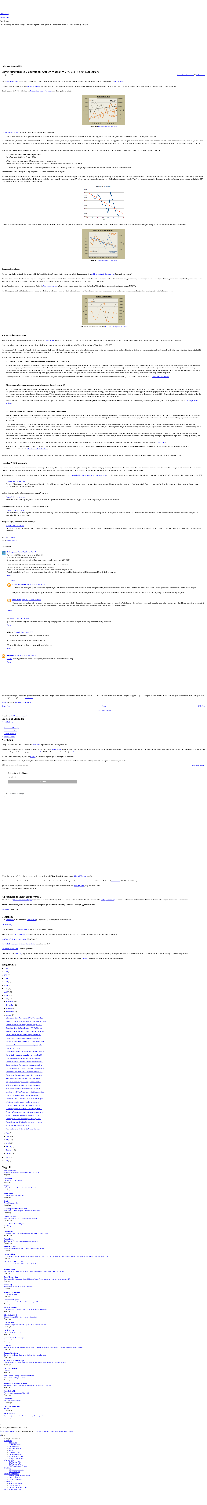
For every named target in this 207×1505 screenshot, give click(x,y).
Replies (12, 580)
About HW (8, 1481)
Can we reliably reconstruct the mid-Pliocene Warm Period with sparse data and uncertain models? (37, 1279)
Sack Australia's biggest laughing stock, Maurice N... (24, 1078)
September (10, 1012)
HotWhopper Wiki (15, 1464)
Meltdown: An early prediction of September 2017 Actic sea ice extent (27, 1385)
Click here (5, 702)
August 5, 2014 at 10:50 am (15, 482)
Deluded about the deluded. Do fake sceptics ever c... (24, 1122)
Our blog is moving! (11, 1294)
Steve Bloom (16, 600)
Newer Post (6, 706)
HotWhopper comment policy (24, 702)
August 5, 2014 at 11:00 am (15, 497)
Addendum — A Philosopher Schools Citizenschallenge (22, 1210)
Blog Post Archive (15, 1448)
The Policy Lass (9, 1269)
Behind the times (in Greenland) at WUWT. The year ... (25, 1028)
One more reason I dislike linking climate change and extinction (25, 1309)
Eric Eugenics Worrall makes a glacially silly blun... (23, 1119)
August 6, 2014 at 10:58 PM (27, 552)
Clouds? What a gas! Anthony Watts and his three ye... (24, 1112)
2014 (6, 999)
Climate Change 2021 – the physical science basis (21, 1317)
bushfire (8, 540)
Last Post (7, 1370)
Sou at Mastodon (7, 722)
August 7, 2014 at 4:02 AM (23, 632)
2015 (6, 995)
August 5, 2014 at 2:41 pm (15, 526)
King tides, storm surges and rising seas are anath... (23, 1082)
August (9, 1015)
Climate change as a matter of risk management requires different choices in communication (35, 1362)
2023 (6, 968)
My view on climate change (14, 1360)
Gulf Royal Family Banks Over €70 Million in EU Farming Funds (26, 1233)
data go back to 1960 (12, 132)
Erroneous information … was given (16, 1340)
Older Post (201, 706)
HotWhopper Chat (15, 1462)
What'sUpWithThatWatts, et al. (15, 1209)
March (8, 1146)
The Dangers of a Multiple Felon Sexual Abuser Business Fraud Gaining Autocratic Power (34, 1271)
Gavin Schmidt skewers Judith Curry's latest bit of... (23, 1035)
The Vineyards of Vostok (12, 1400)
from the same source (50, 286)
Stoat (6, 1201)
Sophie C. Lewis (10, 1246)
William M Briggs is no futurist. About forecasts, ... (23, 1085)
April (8, 1143)
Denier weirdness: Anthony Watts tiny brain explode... (24, 1062)
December (10, 1002)
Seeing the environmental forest (15, 1383)
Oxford (18, 953)
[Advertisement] (64, 42)
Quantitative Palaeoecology (14, 1338)
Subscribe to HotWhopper (18, 773)
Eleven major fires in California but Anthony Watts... (24, 1109)
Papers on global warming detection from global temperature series (26, 1416)
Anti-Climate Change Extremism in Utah (19, 1376)
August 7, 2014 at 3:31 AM (19, 618)
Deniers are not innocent (10, 949)
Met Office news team (12, 1292)
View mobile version (103, 710)
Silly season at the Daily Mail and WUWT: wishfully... (24, 1018)
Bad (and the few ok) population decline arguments (21, 1241)
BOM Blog (8, 1285)
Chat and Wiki (9, 1460)
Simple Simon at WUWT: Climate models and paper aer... (25, 1031)
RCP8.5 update (9, 1226)
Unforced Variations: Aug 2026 (14, 1195)
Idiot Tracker (9, 1323)
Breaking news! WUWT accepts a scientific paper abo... (25, 1092)
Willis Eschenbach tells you (22, 900)
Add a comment (200, 75)
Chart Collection (14, 1477)
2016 (6, 992)
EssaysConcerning (10, 1216)
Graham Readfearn (11, 1353)
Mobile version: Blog (16, 1456)
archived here (118, 81)
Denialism (7, 1468)
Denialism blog (7, 924)
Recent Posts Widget (198, 765)
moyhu (6, 1186)
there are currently (12, 81)
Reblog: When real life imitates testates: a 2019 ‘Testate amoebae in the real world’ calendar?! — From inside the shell (43, 1347)
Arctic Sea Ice (9, 1330)
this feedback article (79, 752)
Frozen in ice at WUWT (14, 1048)
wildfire (14, 540)
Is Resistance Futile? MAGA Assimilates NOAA (20, 1264)
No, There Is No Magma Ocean (14, 1378)
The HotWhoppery (15, 1479)
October (9, 1008)
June (8, 1136)
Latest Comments (10, 734)
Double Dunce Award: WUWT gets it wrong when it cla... (26, 1068)
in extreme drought (33, 86)
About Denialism (14, 1472)
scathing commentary (108, 900)
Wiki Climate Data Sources (18, 1466)
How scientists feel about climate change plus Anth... (24, 1058)
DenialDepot (8, 1399)
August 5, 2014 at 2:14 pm (15, 510)
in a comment (115, 881)
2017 (6, 989)
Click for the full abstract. (160, 377)
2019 (6, 982)
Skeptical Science (10, 1171)
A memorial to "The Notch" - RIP (17, 1125)
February (9, 1150)
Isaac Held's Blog (10, 1391)
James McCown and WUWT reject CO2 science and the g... (26, 1021)
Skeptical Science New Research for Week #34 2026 (21, 1172)
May (8, 1140)
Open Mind (8, 1178)
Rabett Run (8, 1239)
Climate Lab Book (10, 1315)
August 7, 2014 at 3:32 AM (31, 600)
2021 (6, 975)
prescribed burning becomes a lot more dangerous (89, 475)
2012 (6, 1161)
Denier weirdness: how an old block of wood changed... (25, 1099)
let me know (36, 745)
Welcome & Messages (11, 728)
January (9, 1153)
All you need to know (16, 1470)
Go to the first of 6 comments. (185, 75)
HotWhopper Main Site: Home (19, 1476)
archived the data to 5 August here (102, 274)
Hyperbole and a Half (12, 1406)
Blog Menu (8, 1441)
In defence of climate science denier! (14, 939)
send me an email (35, 752)
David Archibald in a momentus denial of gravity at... (24, 1045)
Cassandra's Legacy (11, 1300)
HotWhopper (4, 17)
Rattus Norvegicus (19, 584)
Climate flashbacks (15, 1454)
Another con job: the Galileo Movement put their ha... (24, 1072)
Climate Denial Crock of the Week (16, 1262)
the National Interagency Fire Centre (116, 326)
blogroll (32, 757)
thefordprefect (12, 552)
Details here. (29, 698)
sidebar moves (56, 749)
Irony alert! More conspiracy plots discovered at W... (24, 1105)
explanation (10, 920)
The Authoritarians (19, 934)
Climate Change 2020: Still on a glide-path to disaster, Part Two (25, 1324)
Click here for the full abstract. (37, 449)
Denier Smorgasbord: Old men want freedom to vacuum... (25, 1051)
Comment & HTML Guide (18, 1487)
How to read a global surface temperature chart (22, 1095)
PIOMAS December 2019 (12, 1332)
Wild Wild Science (80, 876)
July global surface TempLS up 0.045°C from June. (21, 1188)
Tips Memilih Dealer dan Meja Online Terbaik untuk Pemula (24, 1248)
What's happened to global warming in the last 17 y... (24, 1102)
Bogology (7, 1345)
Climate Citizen (9, 1254)
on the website (50, 340)
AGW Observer (9, 1414)
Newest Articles (9, 737)
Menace (6, 1408)
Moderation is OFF (10, 731)
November (10, 1005)
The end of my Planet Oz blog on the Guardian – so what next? (25, 1355)
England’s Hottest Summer (13, 1180)
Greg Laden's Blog (11, 1368)
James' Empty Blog (11, 1277)
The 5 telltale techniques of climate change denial (18, 944)
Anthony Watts (79, 886)
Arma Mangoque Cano (11, 1203)
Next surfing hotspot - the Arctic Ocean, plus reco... (23, 1129)
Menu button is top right (12, 1489)
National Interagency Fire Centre (41, 91)
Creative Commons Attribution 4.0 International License (54, 1431)
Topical (9, 659)
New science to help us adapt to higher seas (18, 1286)
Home (104, 706)
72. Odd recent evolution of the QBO (16, 1393)
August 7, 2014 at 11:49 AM (26, 655)
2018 (6, 985)
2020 (6, 978)
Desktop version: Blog (16, 1458)
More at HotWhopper (11, 1474)
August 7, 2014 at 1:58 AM (36, 584)
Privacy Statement (15, 1485)
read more (161, 442)
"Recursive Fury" (22, 929)
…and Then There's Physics (14, 1224)
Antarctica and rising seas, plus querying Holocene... (24, 1075)
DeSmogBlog (8, 1231)
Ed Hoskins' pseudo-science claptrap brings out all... (23, 1088)
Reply (9, 575)
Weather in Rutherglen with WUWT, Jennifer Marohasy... (25, 1041)
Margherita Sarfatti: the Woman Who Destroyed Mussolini (23, 1302)
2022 (6, 972)
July (7, 1133)
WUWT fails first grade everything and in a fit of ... (23, 1115)
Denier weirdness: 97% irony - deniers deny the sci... (24, 1025)
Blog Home (13, 1443)
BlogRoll (12, 1450)
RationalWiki (31, 920)
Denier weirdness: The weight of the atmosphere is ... (24, 1065)
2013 (6, 1157)
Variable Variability (11, 1307)
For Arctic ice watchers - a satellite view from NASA (24, 1055)
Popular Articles (14, 1452)
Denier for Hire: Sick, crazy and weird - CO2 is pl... (23, 1038)
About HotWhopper (15, 1483)
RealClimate (8, 1193)
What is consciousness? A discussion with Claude (20, 1218)
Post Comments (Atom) (19, 716)
